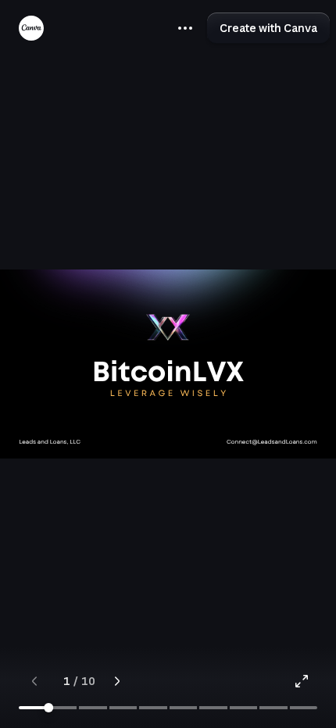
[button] (185, 28)
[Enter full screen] (301, 681)
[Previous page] (34, 681)
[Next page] (117, 681)
